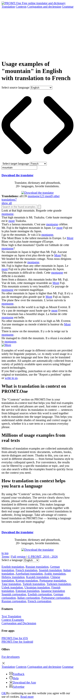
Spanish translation (50, 570)
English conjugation (40, 594)
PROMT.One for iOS (15, 638)
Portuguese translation (52, 580)
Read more (27, 696)
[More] (6, 345)
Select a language (12, 560)
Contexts (21, 6)
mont (11, 220)
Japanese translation (53, 590)
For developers (11, 656)
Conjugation (44, 6)
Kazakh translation (37, 577)
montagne (7, 214)
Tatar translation (11, 584)
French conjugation (39, 601)
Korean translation (27, 580)
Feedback (18, 674)
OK (4, 693)
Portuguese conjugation (55, 597)
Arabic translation (55, 573)
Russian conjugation (14, 601)
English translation (13, 566)
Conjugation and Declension (19, 623)
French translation (26, 570)
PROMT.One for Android (17, 641)
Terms (5, 556)
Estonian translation (27, 590)
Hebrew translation (13, 577)
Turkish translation (33, 584)
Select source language (15, 87)
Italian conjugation (28, 597)
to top (5, 553)
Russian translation (37, 566)
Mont (70, 238)
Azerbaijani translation (29, 573)
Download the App (24, 682)
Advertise (18, 686)
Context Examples (13, 619)
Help (16, 678)
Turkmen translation (59, 584)
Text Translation (11, 616)
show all (7, 203)
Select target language (15, 163)
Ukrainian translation (37, 587)
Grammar (67, 6)
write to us (11, 378)
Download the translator (17, 175)
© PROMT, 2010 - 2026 (43, 556)
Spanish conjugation (14, 594)
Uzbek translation (12, 587)
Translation (8, 6)
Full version (18, 556)
